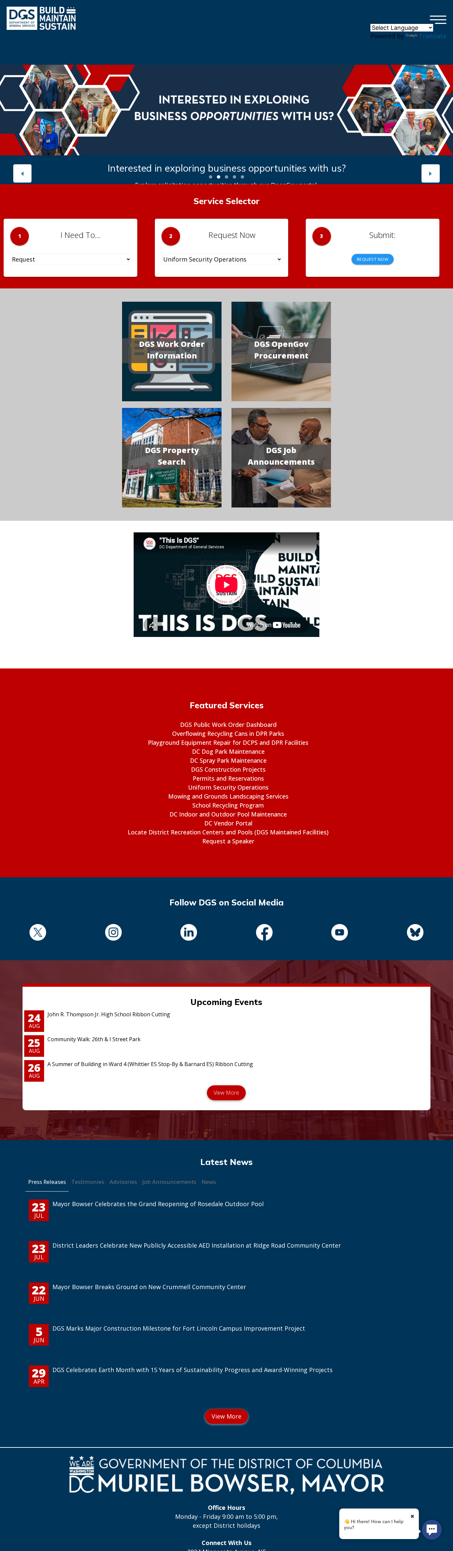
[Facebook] (264, 933)
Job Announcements (169, 1182)
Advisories (123, 1182)
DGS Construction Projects (228, 769)
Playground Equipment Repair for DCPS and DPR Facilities (228, 742)
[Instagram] (113, 933)
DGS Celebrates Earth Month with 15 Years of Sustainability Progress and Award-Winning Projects (192, 1370)
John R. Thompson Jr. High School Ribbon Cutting (108, 1014)
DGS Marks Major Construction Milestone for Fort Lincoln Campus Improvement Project (178, 1328)
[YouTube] (340, 933)
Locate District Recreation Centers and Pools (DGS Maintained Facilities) (228, 832)
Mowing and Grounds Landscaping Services (228, 796)
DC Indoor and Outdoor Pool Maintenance (228, 814)
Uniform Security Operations (228, 787)
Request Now (373, 259)
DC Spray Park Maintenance (228, 760)
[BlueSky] (415, 933)
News (209, 1182)
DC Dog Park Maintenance (228, 751)
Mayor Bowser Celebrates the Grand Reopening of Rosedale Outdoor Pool (158, 1204)
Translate (432, 36)
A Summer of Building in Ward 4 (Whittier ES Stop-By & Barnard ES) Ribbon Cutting (150, 1064)
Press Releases (47, 1182)
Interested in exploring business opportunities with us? (226, 168)
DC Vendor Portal (228, 823)
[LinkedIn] (189, 933)
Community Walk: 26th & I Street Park (94, 1039)
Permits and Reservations (228, 778)
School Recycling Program (228, 805)
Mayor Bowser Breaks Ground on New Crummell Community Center (149, 1287)
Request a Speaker (228, 841)
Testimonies (87, 1182)
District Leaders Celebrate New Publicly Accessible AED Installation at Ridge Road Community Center (196, 1245)
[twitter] (38, 933)
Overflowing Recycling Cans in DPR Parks (228, 733)
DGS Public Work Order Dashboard (228, 725)
